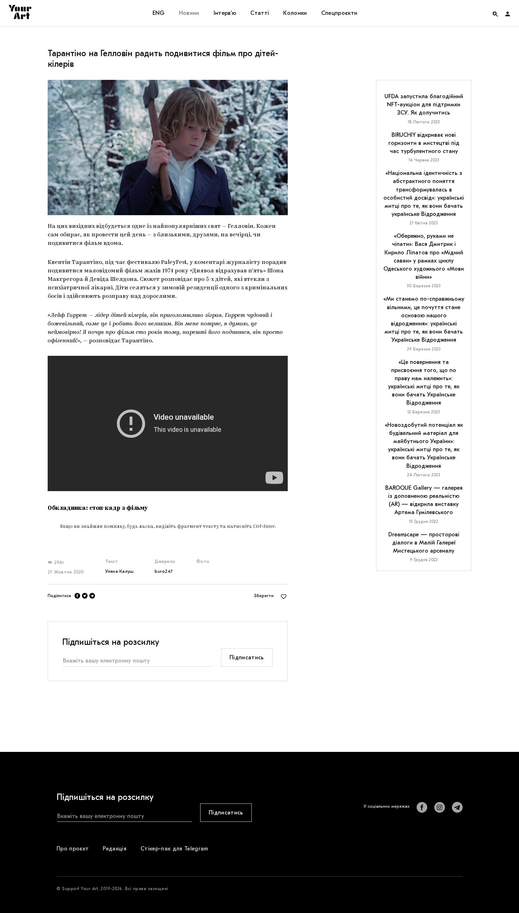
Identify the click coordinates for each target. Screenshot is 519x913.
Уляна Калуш (119, 571)
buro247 (164, 571)
